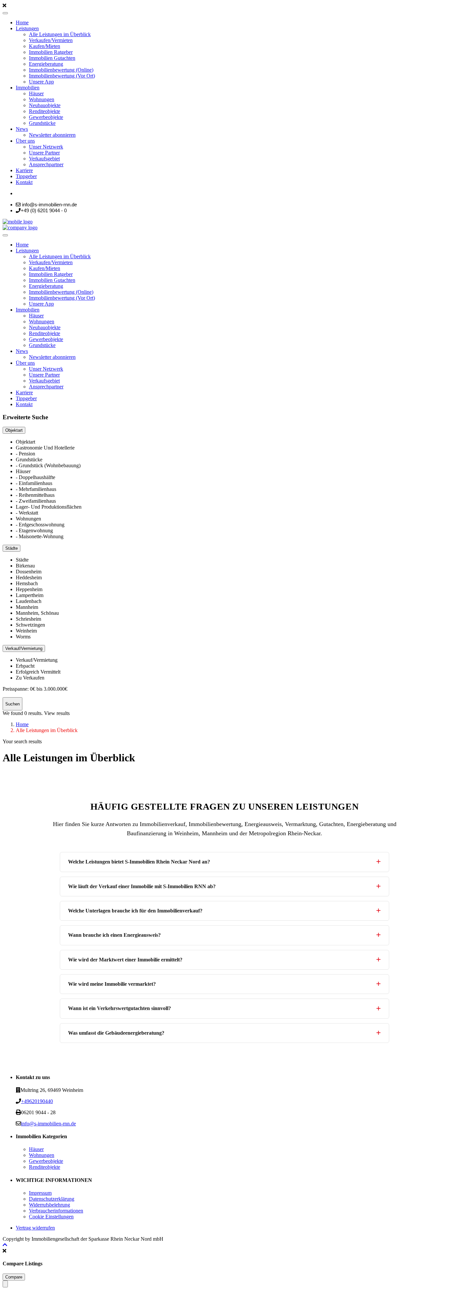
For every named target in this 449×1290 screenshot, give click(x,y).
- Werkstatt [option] (27, 513)
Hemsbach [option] (27, 583)
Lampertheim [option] (29, 595)
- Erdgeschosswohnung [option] (40, 524)
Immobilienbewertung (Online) (61, 70)
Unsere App (41, 81)
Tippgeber (26, 176)
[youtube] (27, 193)
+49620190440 (37, 1101)
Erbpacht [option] (25, 666)
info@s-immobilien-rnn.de (48, 1123)
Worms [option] (23, 636)
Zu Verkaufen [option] (30, 677)
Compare (13, 1277)
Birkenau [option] (25, 565)
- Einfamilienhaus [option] (34, 483)
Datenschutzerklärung (51, 1199)
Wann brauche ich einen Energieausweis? (114, 935)
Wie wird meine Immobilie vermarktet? (112, 984)
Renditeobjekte (44, 111)
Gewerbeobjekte (46, 117)
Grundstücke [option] (29, 459)
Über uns (25, 141)
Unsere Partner (44, 152)
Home (22, 22)
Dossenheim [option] (28, 571)
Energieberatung (46, 64)
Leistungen (27, 28)
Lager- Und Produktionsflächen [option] (49, 507)
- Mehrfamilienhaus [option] (36, 489)
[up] (5, 1245)
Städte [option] (22, 560)
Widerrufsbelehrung (49, 1205)
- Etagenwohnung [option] (34, 530)
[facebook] (18, 193)
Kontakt (24, 182)
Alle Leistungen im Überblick (60, 34)
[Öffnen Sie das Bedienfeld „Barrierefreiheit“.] (5, 1283)
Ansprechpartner (46, 164)
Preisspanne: (16, 689)
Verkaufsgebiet (44, 158)
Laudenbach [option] (28, 601)
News (22, 129)
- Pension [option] (25, 453)
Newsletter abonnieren (52, 135)
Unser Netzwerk (46, 147)
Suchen (12, 704)
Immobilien (27, 87)
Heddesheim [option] (29, 577)
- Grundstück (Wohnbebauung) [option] (48, 465)
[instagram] (33, 193)
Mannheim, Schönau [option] (37, 613)
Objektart (14, 430)
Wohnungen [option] (28, 518)
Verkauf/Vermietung (23, 648)
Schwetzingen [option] (30, 625)
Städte (11, 548)
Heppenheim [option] (29, 589)
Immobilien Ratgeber (51, 52)
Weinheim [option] (26, 630)
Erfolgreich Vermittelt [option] (38, 672)
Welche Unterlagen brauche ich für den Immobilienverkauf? (135, 910)
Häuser (36, 93)
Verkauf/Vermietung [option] (37, 660)
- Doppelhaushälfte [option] (35, 477)
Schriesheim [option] (28, 619)
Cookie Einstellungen (51, 1216)
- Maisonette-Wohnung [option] (39, 536)
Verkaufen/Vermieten (51, 40)
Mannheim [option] (27, 607)
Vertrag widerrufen (35, 1228)
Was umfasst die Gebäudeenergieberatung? (116, 1033)
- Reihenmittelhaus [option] (35, 495)
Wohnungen (41, 99)
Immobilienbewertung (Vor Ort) (62, 76)
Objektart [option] (25, 442)
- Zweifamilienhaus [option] (36, 501)
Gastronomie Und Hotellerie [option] (45, 447)
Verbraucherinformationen (56, 1210)
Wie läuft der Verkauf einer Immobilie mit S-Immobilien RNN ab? (142, 886)
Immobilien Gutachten (52, 58)
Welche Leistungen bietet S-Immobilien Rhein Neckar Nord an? (139, 861)
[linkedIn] (22, 193)
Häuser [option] (23, 471)
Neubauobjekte (44, 105)
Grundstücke (42, 123)
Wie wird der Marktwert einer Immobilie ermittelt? (125, 959)
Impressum (40, 1193)
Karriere (24, 170)
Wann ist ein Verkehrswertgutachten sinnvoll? (119, 1008)
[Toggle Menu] (5, 13)
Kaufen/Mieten (44, 46)
